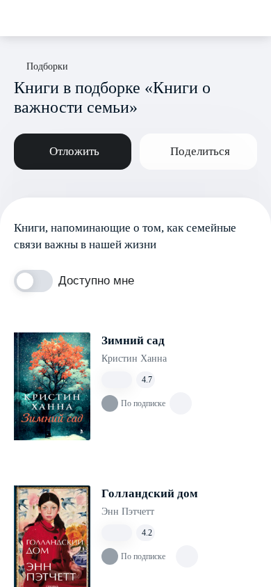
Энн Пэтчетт (127, 511)
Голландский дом (149, 493)
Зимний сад (133, 340)
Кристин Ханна (134, 358)
